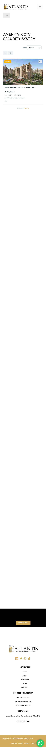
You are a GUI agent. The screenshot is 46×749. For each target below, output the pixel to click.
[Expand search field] (6, 15)
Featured (7, 61)
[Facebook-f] (20, 658)
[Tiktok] (29, 658)
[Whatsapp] (25, 658)
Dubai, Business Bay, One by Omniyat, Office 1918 (23, 716)
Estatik (27, 108)
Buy (6, 101)
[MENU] (40, 6)
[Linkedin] (16, 658)
